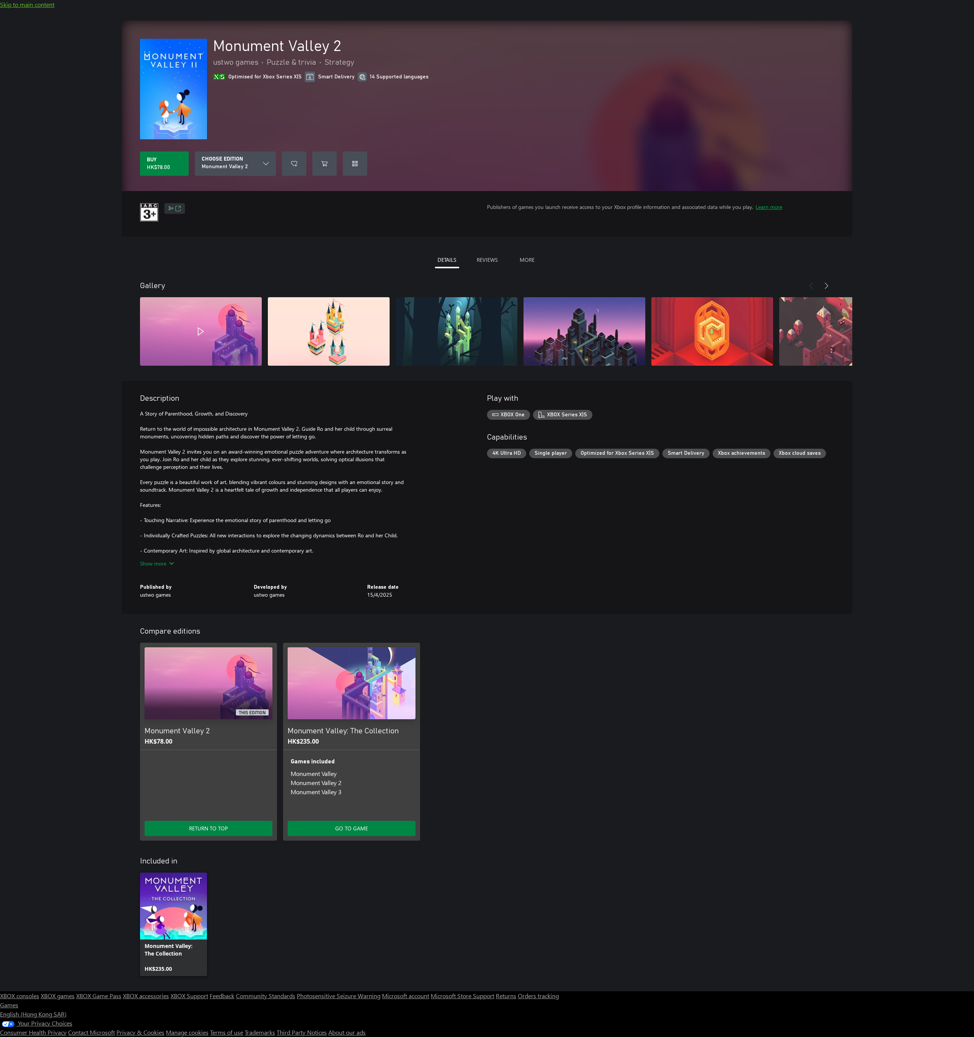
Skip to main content (27, 4)
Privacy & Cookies (140, 1032)
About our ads (347, 1032)
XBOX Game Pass (98, 996)
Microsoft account (405, 996)
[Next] (826, 285)
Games (9, 1005)
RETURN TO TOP (208, 828)
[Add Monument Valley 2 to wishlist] (294, 163)
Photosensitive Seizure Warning (338, 996)
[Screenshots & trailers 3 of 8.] (456, 331)
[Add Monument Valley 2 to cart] (324, 163)
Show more (153, 563)
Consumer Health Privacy (33, 1032)
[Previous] (811, 285)
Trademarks (260, 1032)
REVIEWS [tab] (487, 259)
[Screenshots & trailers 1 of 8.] (201, 331)
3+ (170, 208)
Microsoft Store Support (462, 996)
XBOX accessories (146, 996)
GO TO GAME (351, 828)
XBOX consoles (19, 996)
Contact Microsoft (91, 1032)
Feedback (222, 996)
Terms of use (226, 1032)
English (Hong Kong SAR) (33, 1014)
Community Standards (265, 996)
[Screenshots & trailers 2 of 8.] (329, 331)
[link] (173, 924)
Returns (506, 996)
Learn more (769, 206)
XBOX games (58, 996)
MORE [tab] (527, 259)
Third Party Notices (302, 1032)
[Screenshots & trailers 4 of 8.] (584, 331)
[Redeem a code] (355, 163)
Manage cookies (187, 1032)
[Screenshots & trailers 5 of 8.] (712, 331)
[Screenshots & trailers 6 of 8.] (840, 331)
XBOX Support (189, 996)
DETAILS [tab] (447, 259)
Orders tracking (538, 996)
